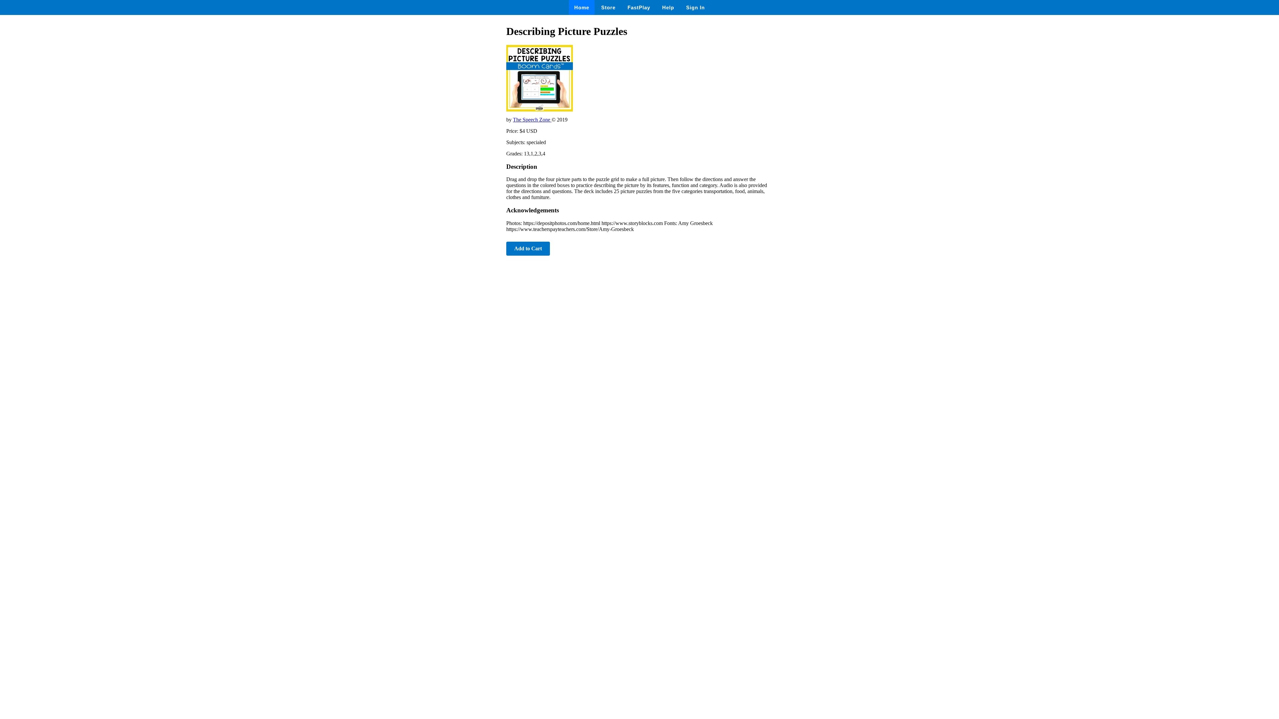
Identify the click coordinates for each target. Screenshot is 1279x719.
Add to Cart (528, 248)
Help (668, 7)
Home (581, 7)
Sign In (695, 7)
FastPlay (639, 7)
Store (608, 7)
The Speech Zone (532, 119)
